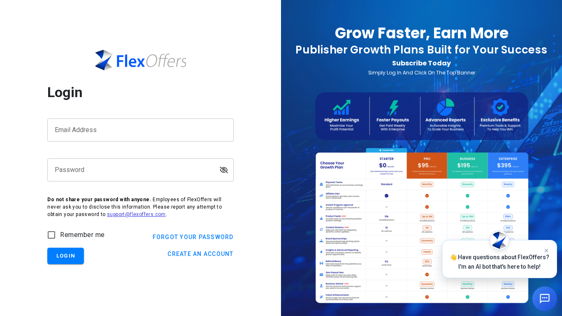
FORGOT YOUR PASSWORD (193, 237)
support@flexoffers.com (136, 214)
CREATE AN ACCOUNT (200, 254)
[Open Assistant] (544, 298)
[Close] (546, 250)
